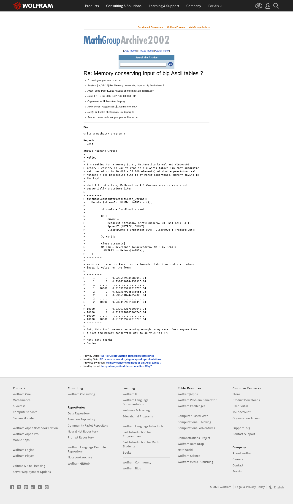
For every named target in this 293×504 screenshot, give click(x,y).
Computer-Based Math (193, 416)
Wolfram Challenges (191, 406)
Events (237, 471)
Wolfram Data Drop (191, 444)
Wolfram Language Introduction (144, 426)
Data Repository (79, 413)
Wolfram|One (22, 394)
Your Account (242, 412)
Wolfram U (130, 394)
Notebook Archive (80, 457)
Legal (239, 487)
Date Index (130, 50)
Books (127, 452)
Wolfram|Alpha (188, 394)
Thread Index (145, 50)
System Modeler (24, 418)
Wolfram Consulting (81, 394)
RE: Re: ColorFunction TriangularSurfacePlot (127, 355)
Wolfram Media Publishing (195, 462)
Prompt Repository (81, 437)
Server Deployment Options (32, 472)
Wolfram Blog (132, 468)
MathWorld (185, 450)
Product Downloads (246, 400)
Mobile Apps (21, 440)
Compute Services (25, 412)
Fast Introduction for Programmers (137, 434)
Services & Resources (150, 27)
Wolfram (225, 487)
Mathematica (21, 400)
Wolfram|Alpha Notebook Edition (35, 428)
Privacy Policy (255, 487)
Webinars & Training (136, 410)
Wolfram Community (137, 462)
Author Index (162, 50)
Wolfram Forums (176, 27)
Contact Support (244, 434)
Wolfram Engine (23, 450)
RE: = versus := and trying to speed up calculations (130, 359)
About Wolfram (243, 453)
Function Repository (81, 419)
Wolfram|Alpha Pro (26, 434)
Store (236, 394)
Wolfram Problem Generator (197, 400)
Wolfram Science (189, 456)
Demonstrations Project (194, 438)
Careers (238, 459)
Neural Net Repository (83, 431)
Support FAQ (241, 428)
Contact (238, 465)
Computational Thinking (194, 422)
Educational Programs (138, 416)
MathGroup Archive (199, 27)
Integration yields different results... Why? (126, 366)
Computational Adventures (196, 428)
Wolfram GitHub (79, 463)
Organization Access (246, 418)
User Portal (240, 406)
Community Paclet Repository (88, 425)
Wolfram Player (23, 456)
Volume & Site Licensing (29, 466)
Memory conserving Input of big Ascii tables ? (134, 362)
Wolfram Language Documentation (135, 402)
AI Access (19, 406)
